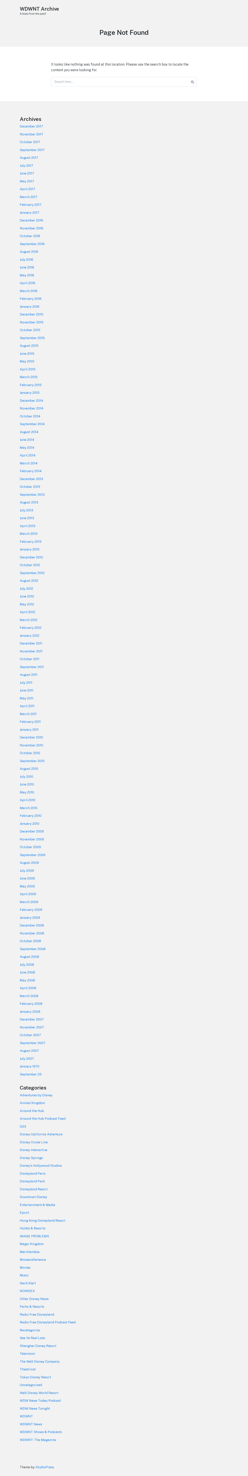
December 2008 (32, 925)
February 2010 (30, 816)
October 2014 (30, 416)
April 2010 (27, 800)
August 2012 (29, 581)
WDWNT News (31, 1424)
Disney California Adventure (41, 1134)
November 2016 (31, 228)
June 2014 (27, 440)
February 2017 (30, 205)
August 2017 (29, 158)
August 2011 (28, 675)
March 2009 (29, 902)
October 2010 (30, 753)
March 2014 (29, 463)
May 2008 (27, 980)
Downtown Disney (33, 1197)
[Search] (192, 82)
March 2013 (28, 534)
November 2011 (31, 651)
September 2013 (32, 495)
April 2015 (27, 369)
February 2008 (31, 1004)
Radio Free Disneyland (37, 1314)
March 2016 (28, 291)
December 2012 (31, 557)
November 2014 (31, 408)
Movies (25, 1267)
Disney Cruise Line (34, 1142)
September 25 (31, 1074)
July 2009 (27, 871)
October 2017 (30, 142)
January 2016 (29, 307)
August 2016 (29, 252)
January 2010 (29, 824)
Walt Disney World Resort (39, 1393)
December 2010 (31, 737)
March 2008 (29, 996)
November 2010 (31, 745)
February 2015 (31, 385)
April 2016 (27, 283)
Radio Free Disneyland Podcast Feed (48, 1322)
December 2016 (31, 220)
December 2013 (31, 479)
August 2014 (29, 432)
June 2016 (27, 267)
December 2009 (32, 831)
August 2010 (29, 769)
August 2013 (29, 502)
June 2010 (27, 784)
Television (27, 1353)
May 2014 (27, 448)
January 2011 (29, 730)
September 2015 (32, 338)
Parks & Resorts (32, 1306)
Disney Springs (31, 1158)
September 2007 (32, 1043)
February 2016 (30, 299)
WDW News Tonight (35, 1408)
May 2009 (27, 886)
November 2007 (32, 1027)
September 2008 (33, 949)
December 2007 (32, 1019)
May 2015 (27, 361)
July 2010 (26, 777)
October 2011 (29, 659)
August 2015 (29, 346)
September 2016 (32, 244)
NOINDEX (27, 1291)
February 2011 (30, 722)
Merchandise (30, 1252)
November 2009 (32, 839)
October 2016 (30, 236)
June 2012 (27, 596)
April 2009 (28, 894)
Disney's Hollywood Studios (41, 1165)
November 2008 (32, 933)
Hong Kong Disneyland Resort (42, 1220)
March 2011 (28, 714)
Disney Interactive (33, 1150)
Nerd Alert (28, 1283)
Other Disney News (34, 1299)
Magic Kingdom (32, 1244)
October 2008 (30, 941)
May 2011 (26, 698)
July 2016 (26, 260)
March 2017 (28, 197)
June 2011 (26, 690)
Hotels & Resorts (32, 1228)
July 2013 (26, 510)
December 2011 (31, 643)
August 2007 (29, 1051)
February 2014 (31, 471)
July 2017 (26, 166)
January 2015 (30, 393)
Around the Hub (32, 1111)
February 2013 (30, 542)
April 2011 (27, 706)
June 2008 (27, 972)
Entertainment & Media (37, 1205)
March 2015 (29, 377)
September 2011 (32, 667)
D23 (23, 1126)
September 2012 (32, 573)
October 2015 (30, 330)
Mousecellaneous (33, 1259)
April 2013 (27, 526)
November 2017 (31, 134)
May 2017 (27, 181)
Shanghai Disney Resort (38, 1346)
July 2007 (27, 1059)
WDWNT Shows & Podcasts (41, 1432)
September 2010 (32, 761)
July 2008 (27, 965)
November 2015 (31, 322)
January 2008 (30, 1012)
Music (24, 1275)
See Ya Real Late (32, 1338)
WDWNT (26, 1416)
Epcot (24, 1212)
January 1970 (29, 1066)
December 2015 (31, 314)
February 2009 (31, 910)
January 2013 (29, 549)
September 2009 (32, 855)
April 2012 (27, 612)
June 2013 (27, 518)
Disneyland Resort (34, 1189)
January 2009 (30, 918)
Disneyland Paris (33, 1173)
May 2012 (27, 604)
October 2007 (30, 1035)
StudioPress (44, 1467)
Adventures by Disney (36, 1095)
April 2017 (27, 189)
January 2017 (29, 213)
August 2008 (29, 957)
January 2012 (29, 636)
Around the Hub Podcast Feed (42, 1118)
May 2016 (27, 275)
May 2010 (27, 792)
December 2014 (31, 401)
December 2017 (31, 126)
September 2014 (32, 424)
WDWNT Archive (39, 9)
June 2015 (27, 354)
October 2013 (30, 487)
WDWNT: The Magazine (38, 1440)
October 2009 (30, 847)
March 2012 (28, 620)
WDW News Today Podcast (40, 1400)
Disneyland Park (32, 1181)
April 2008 (28, 988)
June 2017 (27, 173)
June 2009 (27, 878)
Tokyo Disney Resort (35, 1377)
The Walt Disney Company (40, 1361)
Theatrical (28, 1369)
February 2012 (30, 628)
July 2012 (26, 589)
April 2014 (27, 455)
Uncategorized (31, 1385)
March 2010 (28, 808)
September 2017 (32, 150)
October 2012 (30, 565)
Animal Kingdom (32, 1103)
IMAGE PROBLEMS (34, 1236)
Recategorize (30, 1330)
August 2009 (29, 863)
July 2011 (26, 683)
